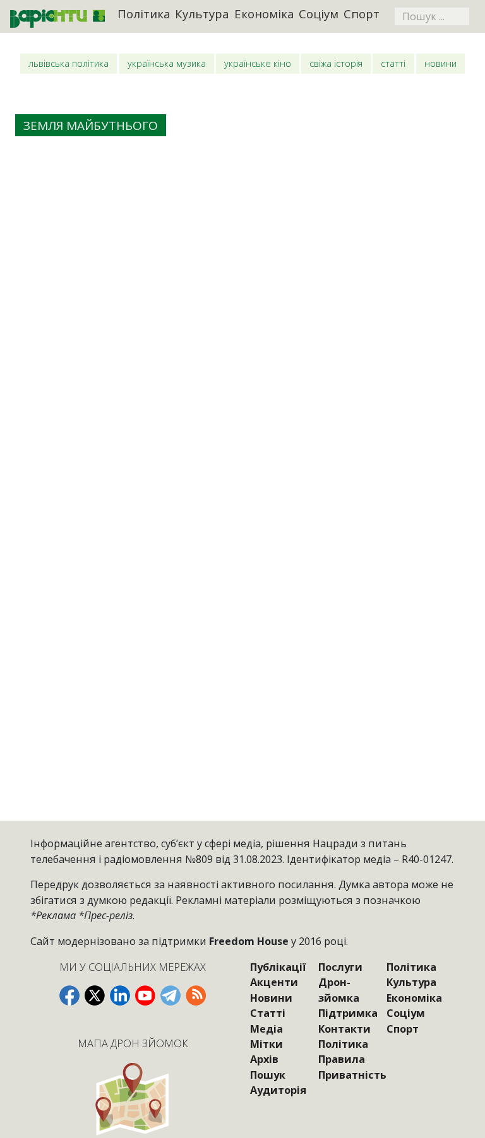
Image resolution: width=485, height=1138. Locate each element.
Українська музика (167, 63)
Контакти (344, 1029)
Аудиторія (278, 1090)
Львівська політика (68, 63)
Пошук (267, 1075)
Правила (341, 1059)
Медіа (266, 1029)
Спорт (362, 13)
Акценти (274, 982)
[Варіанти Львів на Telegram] (170, 995)
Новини (440, 63)
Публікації (278, 967)
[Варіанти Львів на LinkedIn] (120, 995)
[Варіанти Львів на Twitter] (95, 995)
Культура (202, 13)
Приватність (352, 1075)
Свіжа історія (335, 63)
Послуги (340, 967)
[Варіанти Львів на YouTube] (145, 995)
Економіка (264, 13)
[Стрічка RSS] (196, 995)
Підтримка (348, 1013)
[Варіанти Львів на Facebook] (69, 995)
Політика (144, 13)
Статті (393, 63)
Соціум (318, 13)
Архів (264, 1059)
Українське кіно (257, 63)
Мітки (266, 1044)
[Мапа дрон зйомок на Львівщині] (132, 1098)
